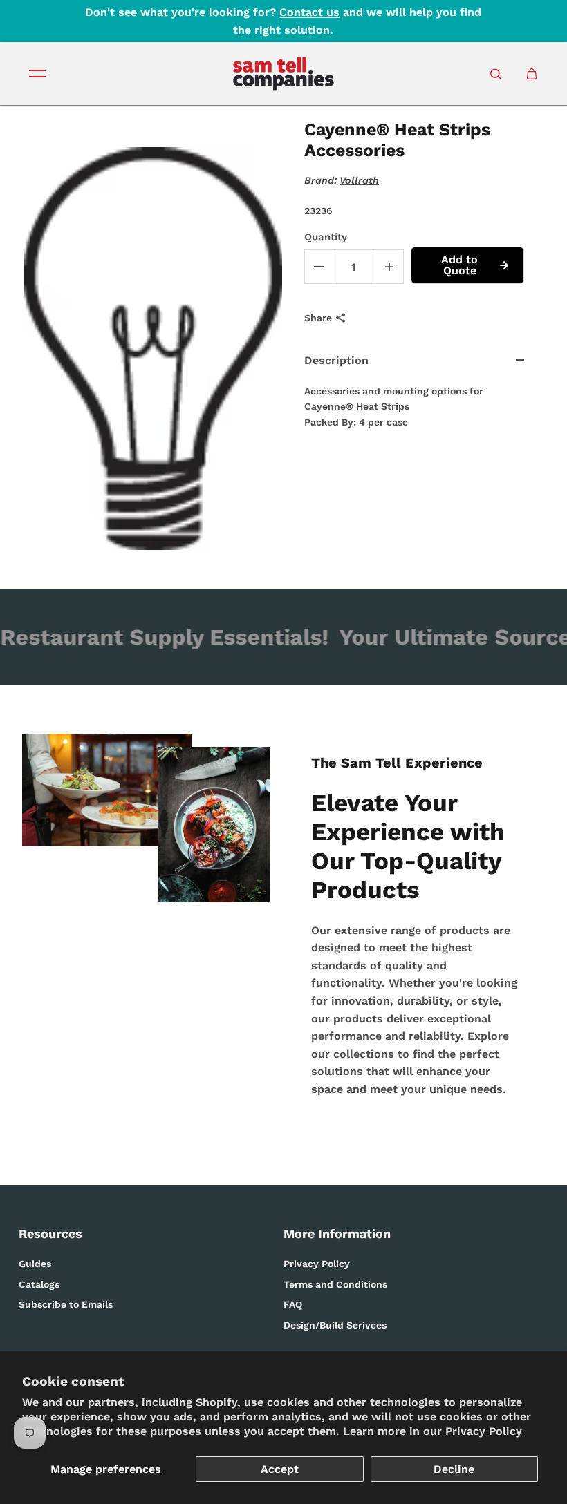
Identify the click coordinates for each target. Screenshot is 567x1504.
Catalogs (39, 1284)
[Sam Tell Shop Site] (283, 73)
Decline (454, 1469)
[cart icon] (532, 74)
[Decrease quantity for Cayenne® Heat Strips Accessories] (318, 266)
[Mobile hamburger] (37, 74)
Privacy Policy (483, 1431)
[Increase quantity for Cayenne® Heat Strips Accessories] (389, 266)
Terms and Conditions (335, 1284)
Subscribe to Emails (66, 1304)
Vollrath (359, 180)
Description (336, 360)
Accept (280, 1469)
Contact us (309, 12)
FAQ (293, 1304)
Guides (35, 1263)
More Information (337, 1233)
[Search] (496, 74)
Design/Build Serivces (335, 1325)
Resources (50, 1233)
